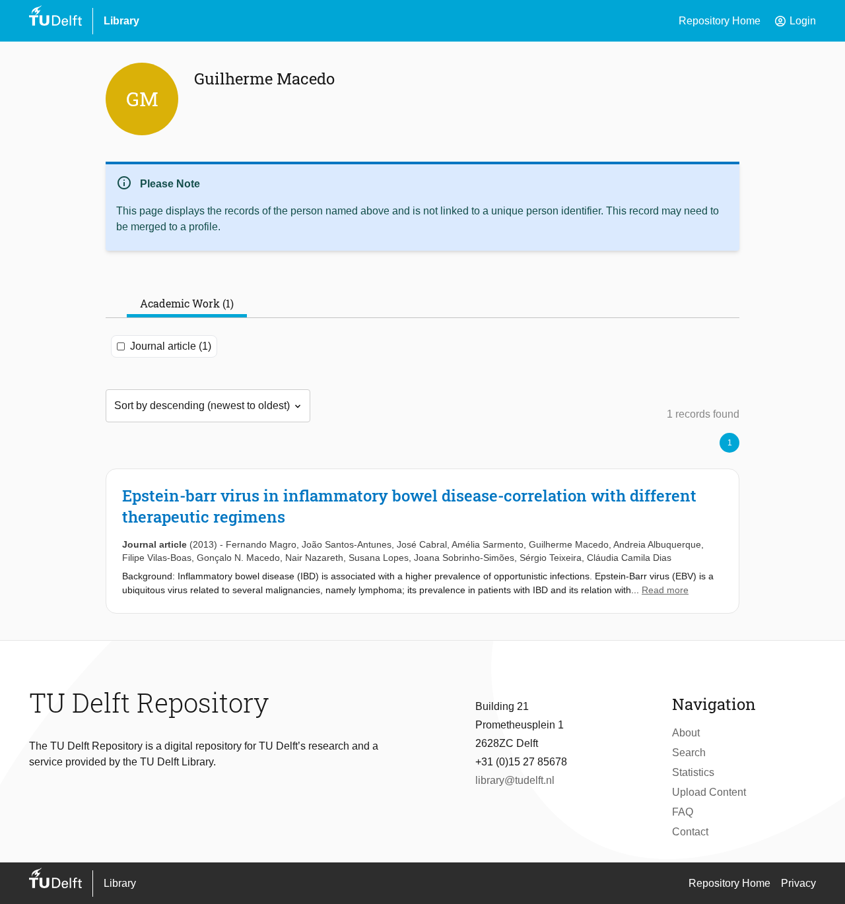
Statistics (693, 772)
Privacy (798, 883)
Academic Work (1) (187, 303)
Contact (690, 831)
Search (689, 752)
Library (121, 20)
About (686, 732)
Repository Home (719, 20)
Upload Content (709, 792)
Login (795, 21)
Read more (665, 590)
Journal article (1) (170, 346)
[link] (422, 541)
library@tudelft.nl (515, 780)
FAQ (682, 812)
